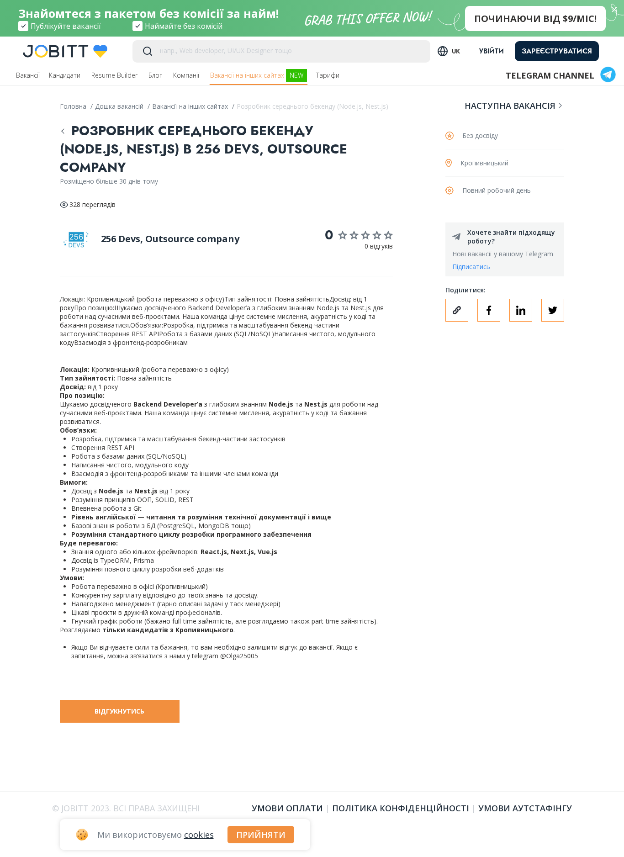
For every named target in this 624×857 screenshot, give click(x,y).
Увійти (491, 51)
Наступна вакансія (510, 105)
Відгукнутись (119, 711)
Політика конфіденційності (400, 808)
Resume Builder (115, 75)
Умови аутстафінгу (525, 808)
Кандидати (65, 75)
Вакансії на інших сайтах (256, 75)
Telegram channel (550, 75)
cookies (199, 834)
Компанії (187, 75)
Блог (156, 75)
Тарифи (328, 75)
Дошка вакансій (120, 106)
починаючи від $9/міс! (535, 18)
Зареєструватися (557, 51)
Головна (74, 106)
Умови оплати (287, 808)
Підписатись (471, 266)
